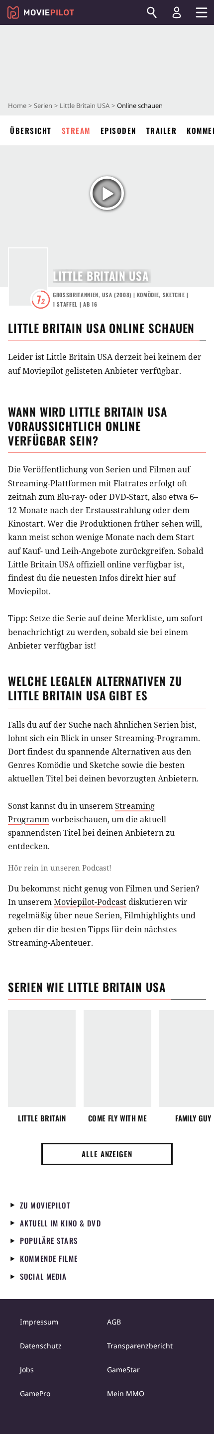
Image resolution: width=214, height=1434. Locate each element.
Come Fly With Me (117, 1118)
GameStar (123, 1369)
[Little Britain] (42, 1058)
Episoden (118, 130)
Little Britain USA (84, 105)
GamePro (35, 1393)
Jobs (27, 1369)
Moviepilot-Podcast (90, 901)
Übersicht (31, 130)
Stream (76, 130)
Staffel (65, 304)
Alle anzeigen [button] (107, 1153)
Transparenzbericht (140, 1345)
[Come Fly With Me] (117, 1058)
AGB (114, 1321)
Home (17, 105)
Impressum (39, 1321)
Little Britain (42, 1118)
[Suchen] (151, 12)
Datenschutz (41, 1345)
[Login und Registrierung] (176, 12)
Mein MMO (125, 1393)
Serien (43, 105)
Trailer (161, 130)
